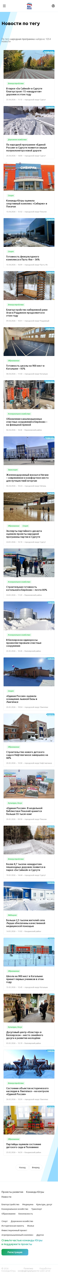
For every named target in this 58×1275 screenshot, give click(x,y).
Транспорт (36, 1209)
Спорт (4, 1221)
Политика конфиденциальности (28, 1269)
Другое (40, 1235)
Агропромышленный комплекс (17, 1235)
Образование (8, 1214)
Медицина (27, 1204)
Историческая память (12, 1226)
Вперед (36, 1167)
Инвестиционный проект (14, 1230)
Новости (6, 1196)
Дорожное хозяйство (22, 1221)
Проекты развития (12, 1192)
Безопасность (25, 1214)
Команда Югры (35, 1192)
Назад (22, 1167)
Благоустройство (10, 1204)
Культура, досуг (44, 1204)
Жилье (30, 1226)
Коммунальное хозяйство (14, 1209)
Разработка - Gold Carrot (46, 1269)
